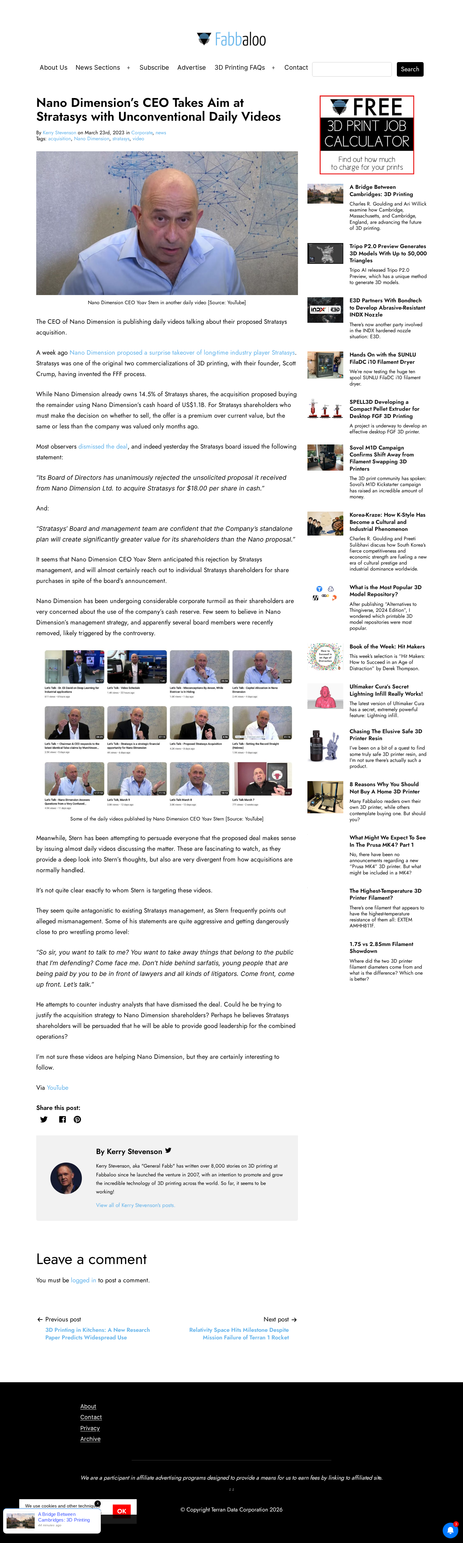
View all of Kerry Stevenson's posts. (135, 1205)
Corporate (141, 132)
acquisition (59, 138)
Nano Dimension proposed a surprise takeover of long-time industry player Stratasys (182, 352)
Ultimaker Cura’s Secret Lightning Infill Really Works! (386, 690)
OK (121, 1511)
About (88, 1406)
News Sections (98, 67)
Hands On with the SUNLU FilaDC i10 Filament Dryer (383, 358)
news (161, 132)
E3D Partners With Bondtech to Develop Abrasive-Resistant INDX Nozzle (387, 307)
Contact (296, 67)
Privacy (90, 1428)
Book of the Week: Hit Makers (387, 646)
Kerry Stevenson (59, 132)
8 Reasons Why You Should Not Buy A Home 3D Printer (385, 787)
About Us (53, 67)
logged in (83, 1280)
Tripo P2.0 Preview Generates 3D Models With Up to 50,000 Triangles (388, 253)
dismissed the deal (103, 446)
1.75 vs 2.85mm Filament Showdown (381, 947)
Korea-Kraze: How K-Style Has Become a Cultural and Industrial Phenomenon (388, 522)
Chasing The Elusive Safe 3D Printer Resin (386, 734)
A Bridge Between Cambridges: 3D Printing (381, 190)
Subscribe (154, 67)
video (138, 138)
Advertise (191, 67)
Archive (90, 1439)
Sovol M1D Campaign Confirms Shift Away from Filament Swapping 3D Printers (382, 458)
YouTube (57, 1087)
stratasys (120, 138)
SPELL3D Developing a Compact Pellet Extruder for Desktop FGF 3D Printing (385, 409)
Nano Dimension (91, 138)
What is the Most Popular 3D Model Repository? (386, 590)
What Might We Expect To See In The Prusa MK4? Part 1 (388, 841)
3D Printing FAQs (239, 67)
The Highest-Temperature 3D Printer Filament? (386, 894)
